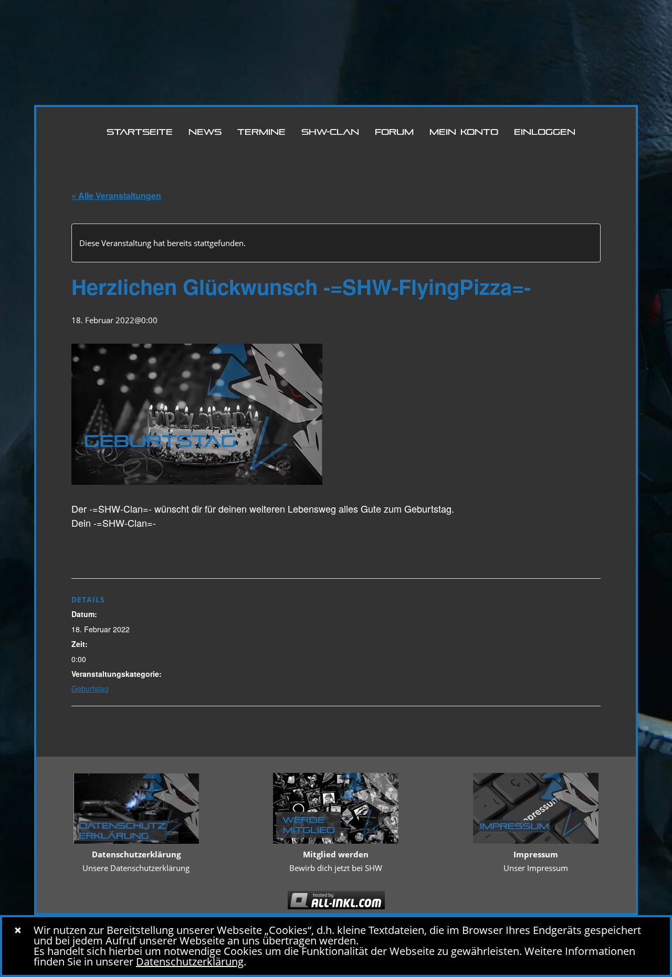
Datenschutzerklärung (190, 961)
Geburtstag (90, 688)
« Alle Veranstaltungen (116, 195)
